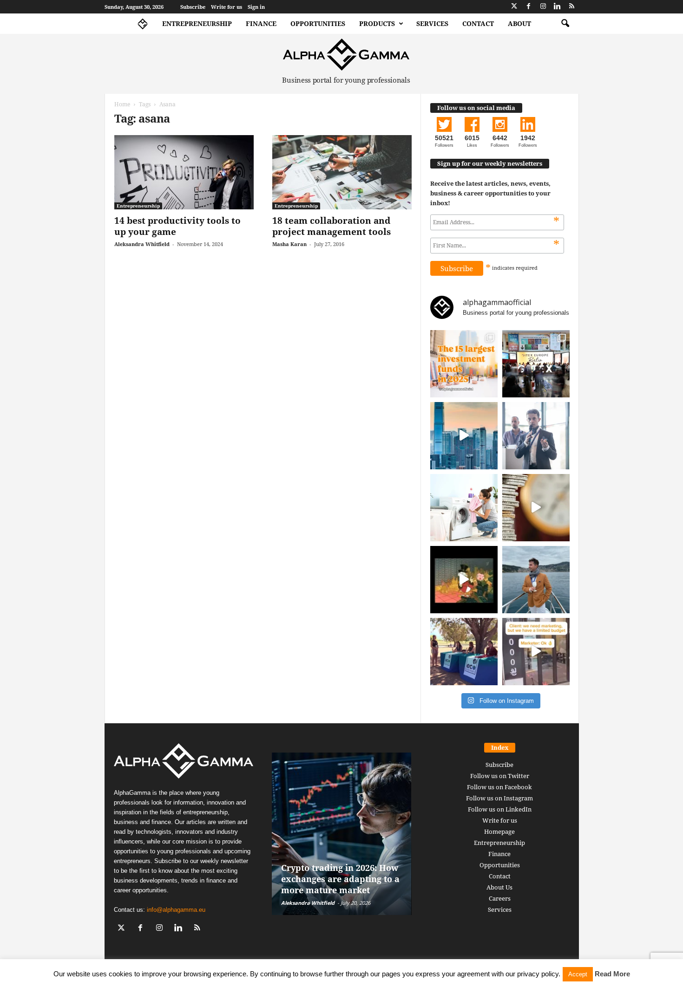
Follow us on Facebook (499, 787)
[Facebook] (528, 6)
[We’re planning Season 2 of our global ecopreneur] (464, 651)
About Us (499, 887)
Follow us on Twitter (499, 776)
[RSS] (572, 6)
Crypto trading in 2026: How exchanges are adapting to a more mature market (340, 879)
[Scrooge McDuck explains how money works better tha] (464, 579)
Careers (500, 898)
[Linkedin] (557, 6)
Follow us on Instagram (499, 798)
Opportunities (317, 23)
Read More (612, 974)
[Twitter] (514, 6)
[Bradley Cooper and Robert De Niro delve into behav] (536, 507)
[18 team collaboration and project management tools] (342, 172)
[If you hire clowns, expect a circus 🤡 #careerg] (536, 651)
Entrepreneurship (197, 23)
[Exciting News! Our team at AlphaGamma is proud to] (536, 363)
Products (377, 23)
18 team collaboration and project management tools (331, 226)
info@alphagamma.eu (176, 909)
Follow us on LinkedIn (500, 809)
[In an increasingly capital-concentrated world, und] (464, 363)
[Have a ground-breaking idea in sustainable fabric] (464, 507)
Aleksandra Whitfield (142, 243)
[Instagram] (543, 6)
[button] (565, 23)
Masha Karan (289, 243)
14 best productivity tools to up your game (177, 226)
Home (122, 104)
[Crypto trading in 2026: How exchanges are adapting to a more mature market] (342, 834)
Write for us (226, 6)
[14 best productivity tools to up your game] (184, 172)
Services (432, 23)
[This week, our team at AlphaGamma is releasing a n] (536, 579)
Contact (478, 23)
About (519, 23)
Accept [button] (577, 974)
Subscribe (192, 6)
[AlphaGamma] (346, 55)
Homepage (499, 831)
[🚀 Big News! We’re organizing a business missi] (464, 435)
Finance (261, 23)
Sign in (256, 6)
